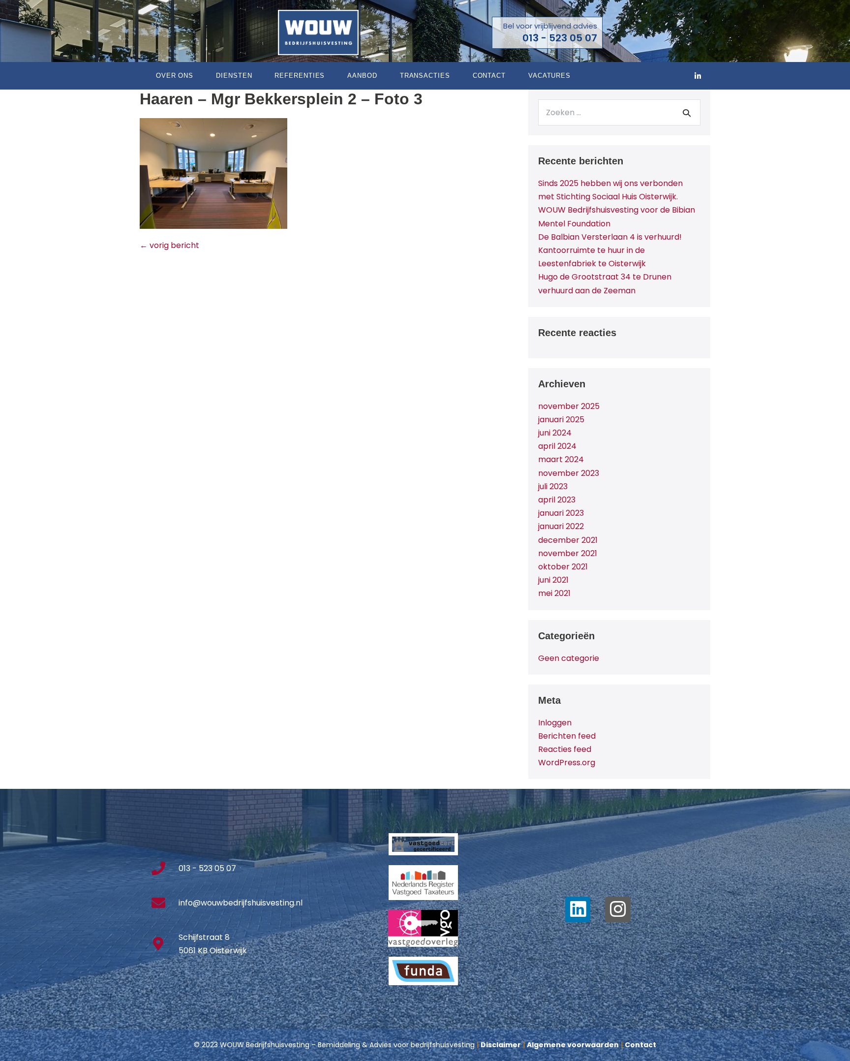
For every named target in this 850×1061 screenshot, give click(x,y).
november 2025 (569, 406)
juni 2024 (555, 432)
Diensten (234, 75)
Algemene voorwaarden (573, 1045)
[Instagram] (618, 909)
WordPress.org (566, 762)
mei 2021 (554, 593)
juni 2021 (553, 580)
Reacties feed (564, 749)
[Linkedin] (578, 909)
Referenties (299, 75)
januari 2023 (561, 513)
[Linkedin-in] (698, 75)
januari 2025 (561, 419)
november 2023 (568, 473)
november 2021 (567, 553)
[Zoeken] (687, 113)
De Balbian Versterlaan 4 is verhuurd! (610, 237)
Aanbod (362, 75)
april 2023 (557, 499)
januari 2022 (561, 526)
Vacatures (549, 75)
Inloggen (555, 722)
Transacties (425, 75)
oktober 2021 (563, 566)
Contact (489, 75)
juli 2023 (553, 486)
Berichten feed (567, 736)
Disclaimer (501, 1045)
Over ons (174, 75)
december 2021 (568, 540)
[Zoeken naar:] (619, 112)
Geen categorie (568, 658)
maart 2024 (561, 459)
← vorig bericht (169, 245)
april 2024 (557, 446)
